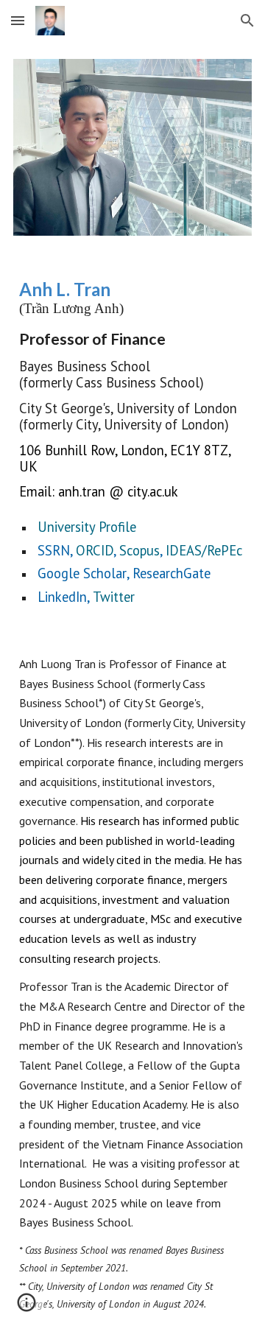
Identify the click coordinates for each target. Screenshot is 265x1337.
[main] (132, 442)
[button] (17, 20)
